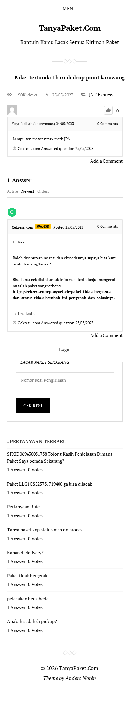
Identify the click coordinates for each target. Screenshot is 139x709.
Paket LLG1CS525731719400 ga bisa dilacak (49, 484)
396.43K (42, 226)
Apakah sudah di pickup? (32, 621)
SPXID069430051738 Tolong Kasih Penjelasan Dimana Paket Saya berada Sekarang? (59, 457)
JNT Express (101, 95)
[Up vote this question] (108, 110)
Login (64, 349)
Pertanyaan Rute (23, 506)
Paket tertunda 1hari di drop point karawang (69, 77)
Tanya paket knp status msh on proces (44, 529)
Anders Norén (80, 677)
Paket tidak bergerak (27, 575)
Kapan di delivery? (25, 552)
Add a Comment (106, 161)
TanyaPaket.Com (70, 28)
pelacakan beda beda (27, 598)
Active (12, 191)
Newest (27, 191)
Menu (70, 8)
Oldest (43, 191)
